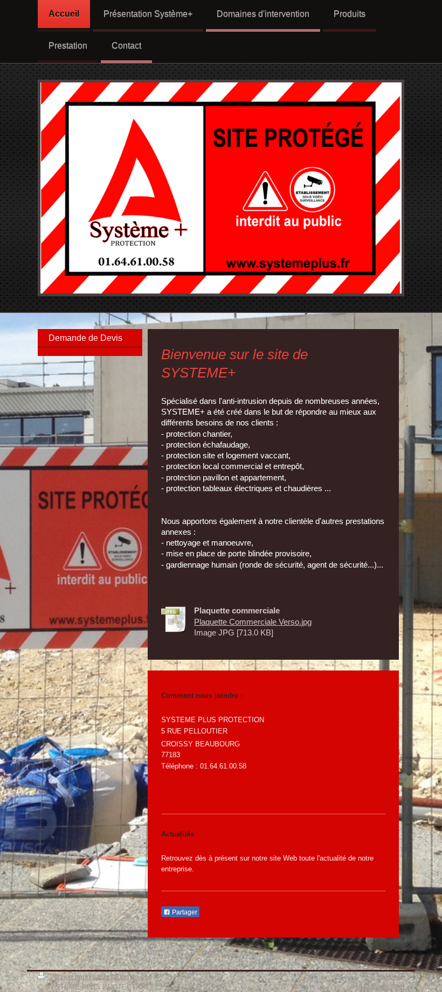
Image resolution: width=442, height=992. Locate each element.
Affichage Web (381, 986)
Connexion (387, 976)
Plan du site (133, 977)
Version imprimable (79, 977)
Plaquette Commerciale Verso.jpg (253, 621)
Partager (183, 912)
